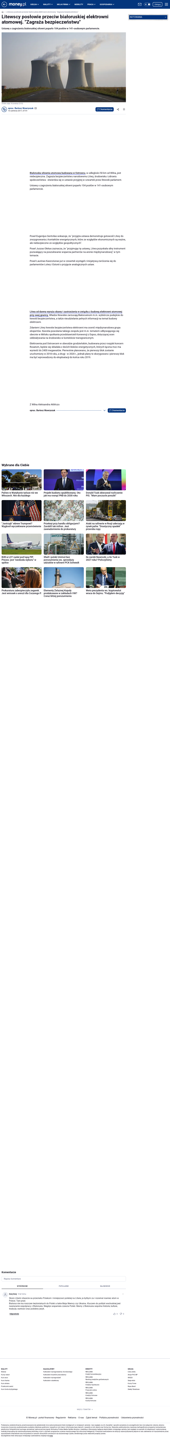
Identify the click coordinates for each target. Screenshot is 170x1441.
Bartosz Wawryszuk (24, 108)
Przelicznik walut (7, 1386)
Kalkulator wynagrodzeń (52, 1378)
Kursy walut (5, 1375)
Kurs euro (4, 1378)
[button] (147, 4)
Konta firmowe (91, 1401)
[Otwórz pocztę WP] (140, 4)
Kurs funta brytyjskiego (9, 1389)
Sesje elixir (131, 1380)
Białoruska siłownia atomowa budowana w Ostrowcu (57, 173)
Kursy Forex (132, 1383)
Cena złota (131, 1372)
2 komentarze (105, 109)
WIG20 (130, 1378)
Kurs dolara (5, 1383)
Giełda (33, 4)
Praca (90, 4)
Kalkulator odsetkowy (51, 1380)
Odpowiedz (14, 1314)
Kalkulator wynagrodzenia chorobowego (57, 1372)
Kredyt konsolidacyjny (93, 1374)
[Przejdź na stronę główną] (4, 6)
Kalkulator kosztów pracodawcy (54, 1375)
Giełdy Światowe (133, 1389)
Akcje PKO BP (133, 1375)
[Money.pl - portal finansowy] (19, 4)
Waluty (47, 4)
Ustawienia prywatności (132, 1417)
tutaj (51, 1436)
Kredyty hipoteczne (92, 1385)
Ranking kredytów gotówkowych (97, 1379)
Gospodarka (106, 4)
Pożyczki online (91, 1390)
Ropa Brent (132, 1386)
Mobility (79, 4)
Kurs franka (5, 1380)
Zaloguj (157, 4)
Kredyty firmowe (91, 1395)
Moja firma (62, 4)
